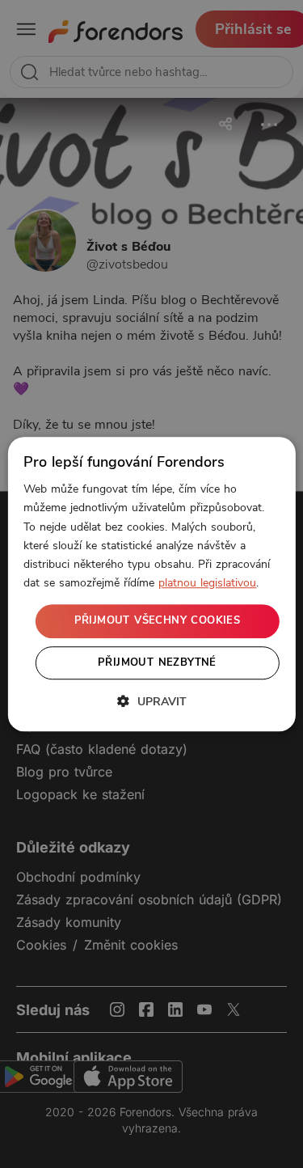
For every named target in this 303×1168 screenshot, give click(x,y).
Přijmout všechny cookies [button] (157, 620)
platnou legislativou (207, 582)
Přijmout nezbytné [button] (157, 662)
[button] (152, 701)
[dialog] (151, 584)
